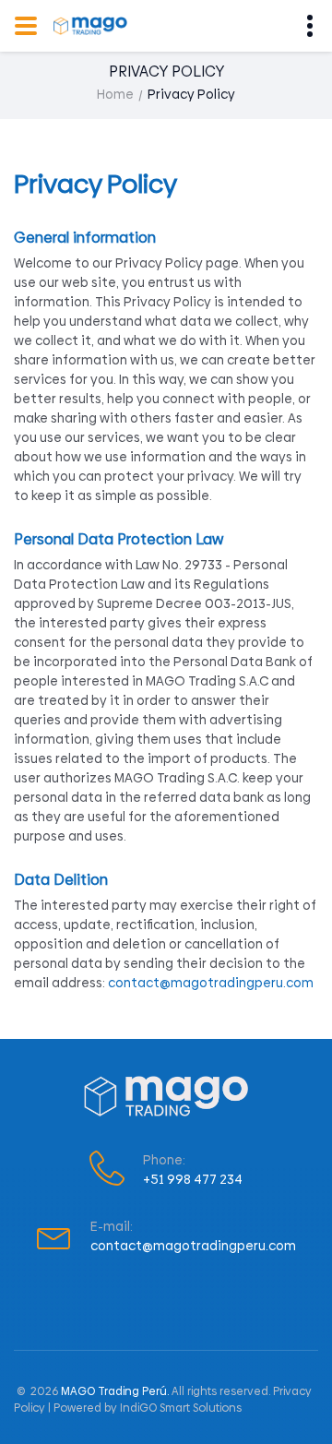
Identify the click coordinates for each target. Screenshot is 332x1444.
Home (115, 94)
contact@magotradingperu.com (211, 982)
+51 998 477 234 (193, 1179)
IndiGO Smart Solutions (181, 1408)
